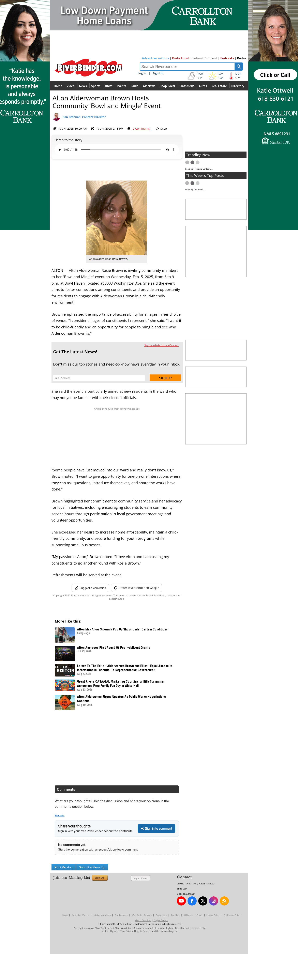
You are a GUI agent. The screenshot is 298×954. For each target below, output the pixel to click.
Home (58, 86)
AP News (149, 86)
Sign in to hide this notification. (161, 345)
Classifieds (186, 86)
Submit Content (205, 58)
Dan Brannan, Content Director (84, 117)
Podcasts (227, 58)
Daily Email (180, 58)
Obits (108, 86)
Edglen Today (160, 920)
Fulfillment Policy (232, 915)
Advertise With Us (80, 915)
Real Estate (219, 86)
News (83, 86)
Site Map (175, 915)
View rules (59, 815)
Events (121, 86)
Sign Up (158, 73)
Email (144, 878)
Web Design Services (142, 915)
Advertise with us (155, 58)
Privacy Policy (213, 915)
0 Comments (141, 128)
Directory (237, 86)
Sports (95, 86)
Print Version (64, 867)
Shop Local (167, 86)
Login (136, 878)
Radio (241, 58)
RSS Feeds (188, 915)
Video (71, 86)
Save (163, 129)
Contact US (161, 915)
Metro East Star (143, 920)
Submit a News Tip (92, 867)
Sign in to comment (158, 828)
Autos (203, 86)
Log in (142, 73)
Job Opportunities (102, 915)
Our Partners (121, 915)
